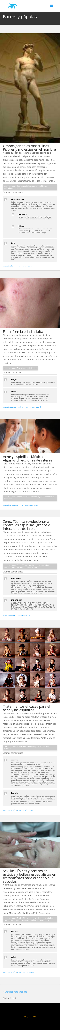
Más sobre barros (10, 266)
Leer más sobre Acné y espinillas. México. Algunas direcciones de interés (29, 497)
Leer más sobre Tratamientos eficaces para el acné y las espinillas (27, 747)
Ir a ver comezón (25, 266)
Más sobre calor (9, 615)
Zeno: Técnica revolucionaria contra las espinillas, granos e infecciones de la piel (26, 525)
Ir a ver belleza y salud (25, 972)
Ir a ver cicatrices (24, 615)
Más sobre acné (9, 810)
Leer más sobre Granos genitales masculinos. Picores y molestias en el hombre (26, 187)
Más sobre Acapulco (10, 505)
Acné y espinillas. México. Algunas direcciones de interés (27, 458)
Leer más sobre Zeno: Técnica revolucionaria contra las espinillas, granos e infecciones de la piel (26, 566)
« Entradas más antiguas (15, 991)
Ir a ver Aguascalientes (29, 505)
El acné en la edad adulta (23, 331)
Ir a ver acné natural (25, 810)
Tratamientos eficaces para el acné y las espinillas (26, 708)
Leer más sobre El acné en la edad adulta (20, 368)
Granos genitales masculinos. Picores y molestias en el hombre (29, 147)
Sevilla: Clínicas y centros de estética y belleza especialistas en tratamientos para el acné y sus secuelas (29, 876)
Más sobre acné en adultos (13, 407)
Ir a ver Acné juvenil (33, 407)
